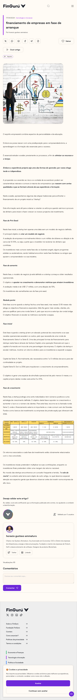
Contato (9, 632)
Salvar (68, 41)
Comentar (10, 588)
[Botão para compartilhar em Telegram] (31, 41)
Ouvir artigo (15, 50)
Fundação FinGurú (13, 628)
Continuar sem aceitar (38, 691)
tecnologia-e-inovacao (24, 18)
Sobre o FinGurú (12, 624)
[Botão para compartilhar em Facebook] (25, 41)
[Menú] (72, 6)
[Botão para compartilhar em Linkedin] (18, 41)
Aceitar (38, 683)
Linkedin (28, 552)
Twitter (14, 552)
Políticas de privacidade (15, 639)
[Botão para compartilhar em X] (5, 41)
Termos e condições (13, 643)
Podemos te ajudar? (71, 693)
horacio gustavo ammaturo (18, 32)
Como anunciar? (12, 636)
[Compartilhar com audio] (38, 41)
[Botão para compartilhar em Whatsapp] (12, 41)
